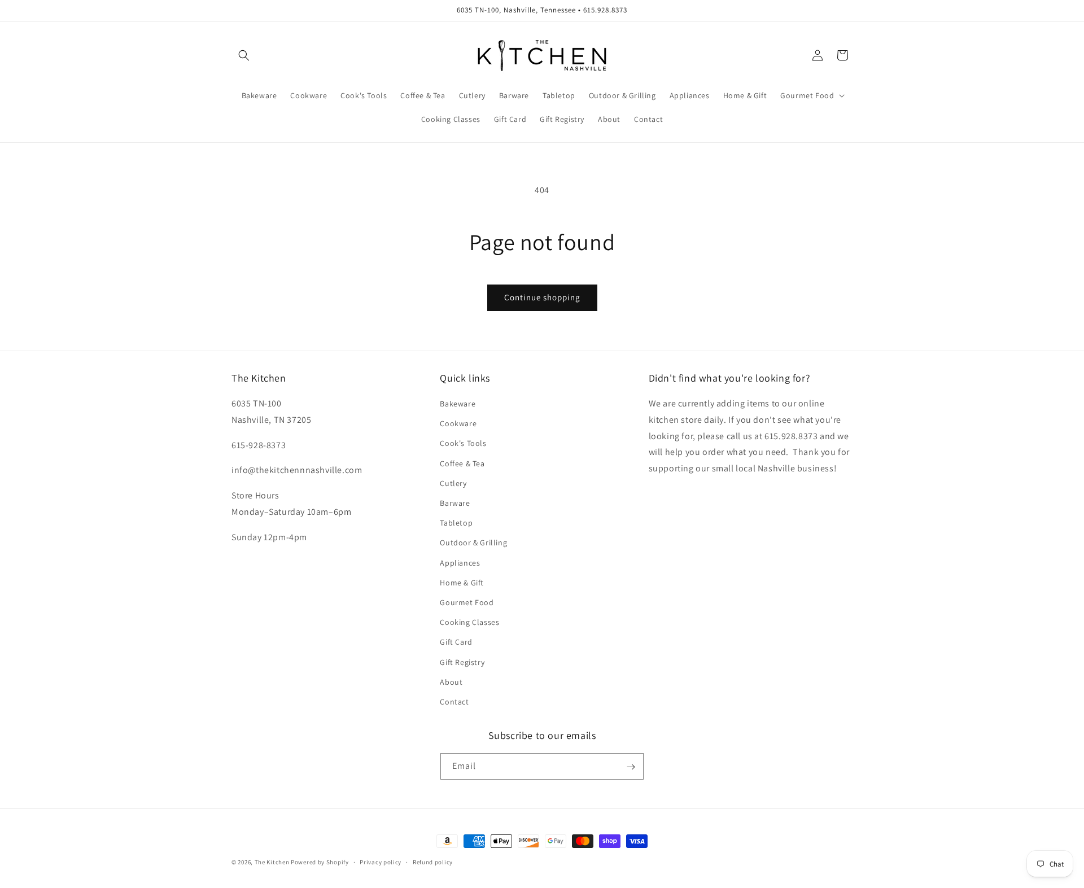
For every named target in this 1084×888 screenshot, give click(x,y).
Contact (454, 702)
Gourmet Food (466, 602)
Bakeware (457, 404)
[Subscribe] (630, 767)
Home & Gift (462, 583)
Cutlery (453, 483)
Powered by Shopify (320, 862)
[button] (243, 55)
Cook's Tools (463, 444)
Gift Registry (462, 662)
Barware (455, 503)
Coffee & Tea (462, 463)
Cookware (458, 423)
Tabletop (456, 523)
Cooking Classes (469, 622)
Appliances (460, 563)
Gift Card (456, 642)
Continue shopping (542, 297)
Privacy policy (380, 861)
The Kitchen (273, 862)
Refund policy (433, 861)
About (451, 682)
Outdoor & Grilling (473, 543)
